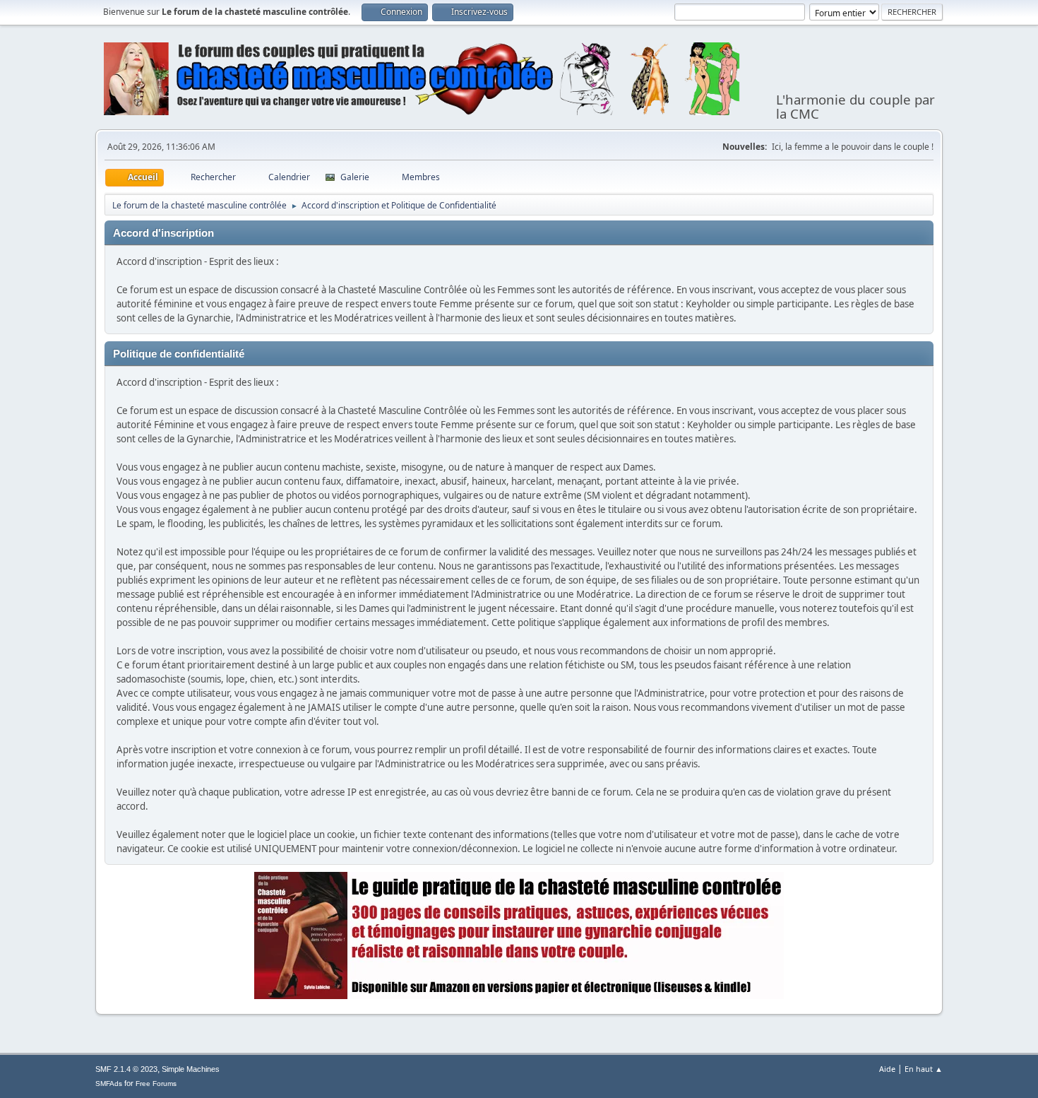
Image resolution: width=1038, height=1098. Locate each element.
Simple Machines (191, 1069)
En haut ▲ (924, 1068)
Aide (887, 1068)
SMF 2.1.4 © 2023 (126, 1069)
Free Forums (156, 1083)
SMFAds (108, 1083)
